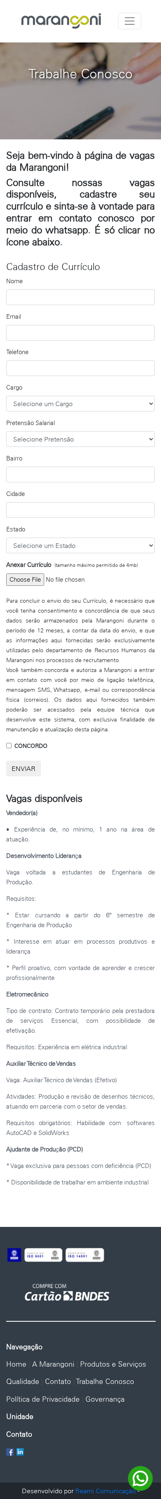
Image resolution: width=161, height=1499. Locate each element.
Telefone (17, 352)
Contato (58, 1381)
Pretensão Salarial (30, 423)
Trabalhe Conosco (105, 1381)
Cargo (14, 387)
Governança (105, 1399)
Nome (14, 281)
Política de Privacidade (43, 1399)
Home (16, 1364)
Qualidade (22, 1381)
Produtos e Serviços (113, 1364)
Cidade (15, 494)
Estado (15, 529)
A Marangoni (53, 1364)
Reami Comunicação (105, 1491)
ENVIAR (24, 768)
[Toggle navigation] (129, 21)
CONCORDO (30, 746)
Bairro (14, 458)
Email (13, 316)
